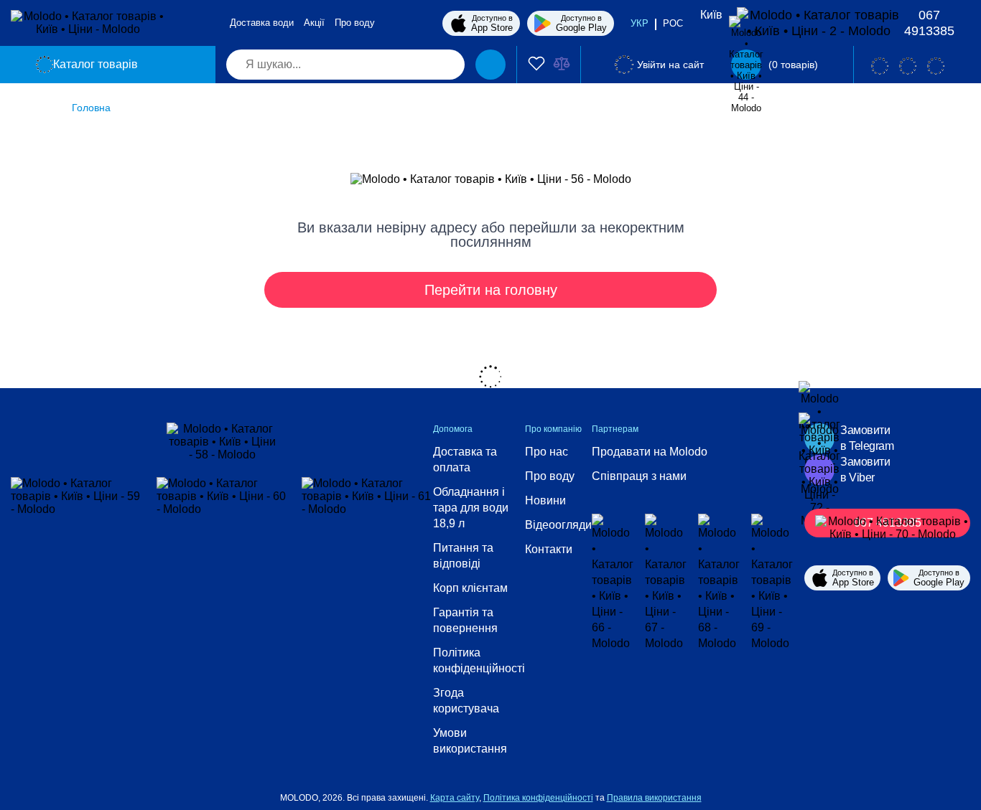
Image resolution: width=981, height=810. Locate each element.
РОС (673, 23)
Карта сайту (454, 798)
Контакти (548, 549)
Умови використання (470, 741)
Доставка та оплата (465, 460)
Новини (545, 500)
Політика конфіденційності (479, 660)
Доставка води (262, 22)
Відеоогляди (558, 525)
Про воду (355, 22)
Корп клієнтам (470, 588)
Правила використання (654, 798)
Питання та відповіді (463, 556)
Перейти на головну (490, 290)
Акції (314, 22)
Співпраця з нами (639, 476)
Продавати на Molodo (649, 452)
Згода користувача (466, 701)
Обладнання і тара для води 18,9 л (470, 507)
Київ (711, 15)
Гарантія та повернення (465, 620)
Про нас (546, 452)
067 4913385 (929, 23)
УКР (639, 23)
